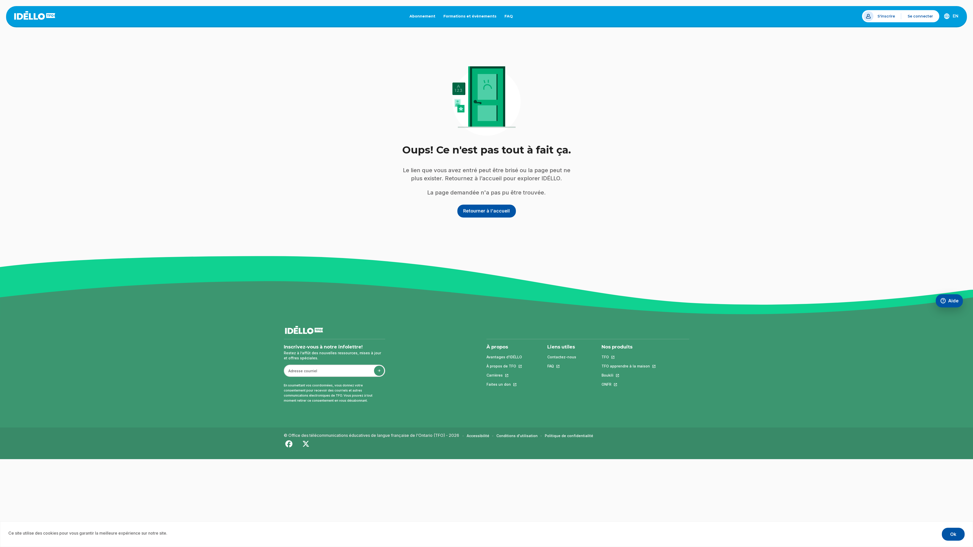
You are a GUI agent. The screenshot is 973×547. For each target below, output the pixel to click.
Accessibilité (478, 436)
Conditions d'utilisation (517, 436)
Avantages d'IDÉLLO (504, 357)
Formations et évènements (469, 16)
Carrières (504, 375)
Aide (951, 302)
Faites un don (504, 384)
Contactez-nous (561, 357)
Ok (953, 534)
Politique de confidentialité (569, 436)
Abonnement (422, 16)
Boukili (626, 375)
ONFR (626, 384)
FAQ (510, 17)
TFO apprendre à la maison (626, 366)
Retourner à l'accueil (486, 210)
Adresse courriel (300, 373)
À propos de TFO (504, 366)
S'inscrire (886, 16)
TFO (626, 357)
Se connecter (920, 16)
